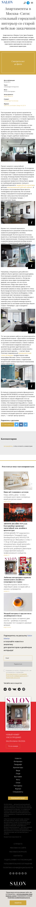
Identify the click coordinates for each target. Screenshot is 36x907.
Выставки (18, 777)
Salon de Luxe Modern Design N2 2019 (15, 105)
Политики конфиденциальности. (19, 898)
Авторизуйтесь (8, 446)
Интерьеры (18, 761)
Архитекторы (18, 767)
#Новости (6, 555)
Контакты (18, 856)
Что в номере (13, 746)
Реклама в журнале (18, 852)
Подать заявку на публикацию (18, 860)
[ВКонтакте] (21, 424)
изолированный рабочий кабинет (19, 187)
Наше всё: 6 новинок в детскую (16, 492)
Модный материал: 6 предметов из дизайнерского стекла (17, 614)
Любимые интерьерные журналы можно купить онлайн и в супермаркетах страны (17, 579)
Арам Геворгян (8, 96)
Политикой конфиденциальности (16, 676)
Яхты (18, 780)
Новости (18, 758)
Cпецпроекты (18, 792)
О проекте (18, 844)
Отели (18, 783)
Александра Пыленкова (11, 101)
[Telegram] (25, 424)
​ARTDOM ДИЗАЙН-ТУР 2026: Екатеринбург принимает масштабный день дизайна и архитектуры (15, 527)
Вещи (18, 770)
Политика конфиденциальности (18, 868)
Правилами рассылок (13, 677)
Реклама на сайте (18, 848)
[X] (16, 424)
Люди (18, 774)
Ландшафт (18, 764)
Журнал (18, 789)
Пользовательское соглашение (18, 864)
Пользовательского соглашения (16, 674)
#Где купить (7, 501)
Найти (25, 3)
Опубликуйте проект (18, 798)
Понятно (18, 903)
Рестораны (18, 786)
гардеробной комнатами (25, 185)
